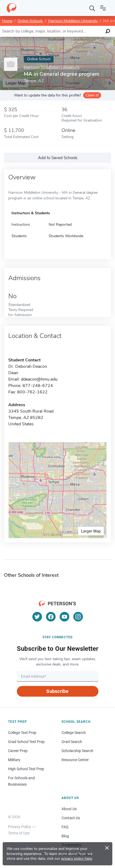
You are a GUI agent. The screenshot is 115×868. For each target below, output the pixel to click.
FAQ (65, 827)
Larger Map (91, 531)
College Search (74, 732)
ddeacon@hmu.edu (39, 379)
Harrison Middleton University (73, 20)
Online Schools (30, 20)
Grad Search (72, 742)
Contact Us (71, 818)
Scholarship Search (77, 751)
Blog (65, 836)
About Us (69, 809)
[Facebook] (51, 616)
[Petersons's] (11, 8)
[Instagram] (78, 616)
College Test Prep (22, 732)
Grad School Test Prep (26, 742)
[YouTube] (64, 616)
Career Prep (18, 751)
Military (14, 760)
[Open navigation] (103, 8)
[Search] (92, 8)
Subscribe (57, 691)
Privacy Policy (19, 827)
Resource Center (75, 760)
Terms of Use (18, 833)
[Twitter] (37, 616)
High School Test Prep (26, 769)
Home (7, 20)
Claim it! (92, 95)
